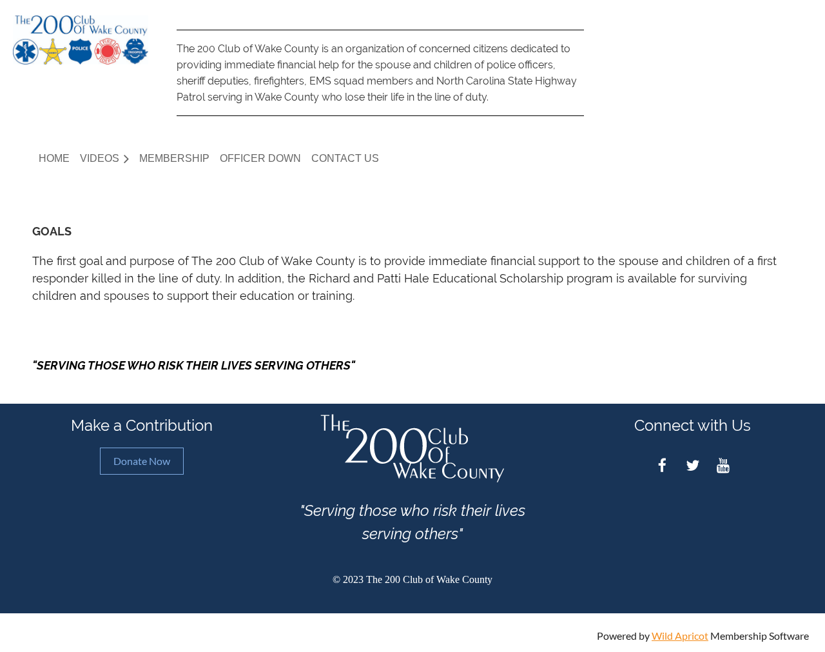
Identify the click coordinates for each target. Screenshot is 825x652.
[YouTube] (722, 465)
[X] (692, 465)
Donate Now (141, 461)
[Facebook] (662, 465)
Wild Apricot (680, 635)
